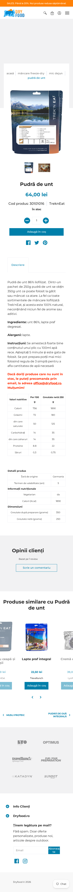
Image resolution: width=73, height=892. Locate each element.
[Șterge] (27, 221)
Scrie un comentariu (36, 567)
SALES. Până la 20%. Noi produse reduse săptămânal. (36, 3)
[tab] (17, 265)
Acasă (10, 73)
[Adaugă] (46, 221)
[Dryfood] (14, 13)
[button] (45, 13)
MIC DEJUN (56, 73)
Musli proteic (15, 715)
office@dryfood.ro (47, 383)
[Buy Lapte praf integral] (36, 636)
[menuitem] (45, 13)
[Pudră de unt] (29, 168)
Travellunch (36, 678)
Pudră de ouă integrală (57, 715)
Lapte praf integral (36, 659)
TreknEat (57, 204)
